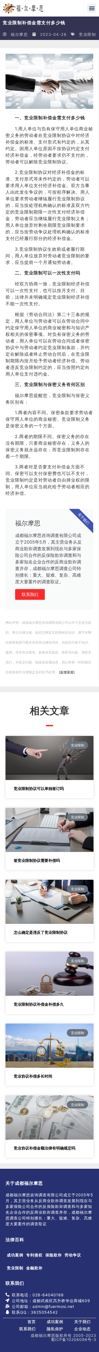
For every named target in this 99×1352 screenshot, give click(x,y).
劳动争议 (73, 1255)
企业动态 (82, 1328)
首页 (32, 1321)
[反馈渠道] (67, 672)
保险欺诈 (53, 1255)
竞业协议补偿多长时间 (33, 1076)
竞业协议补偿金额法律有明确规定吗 (44, 1148)
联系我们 (30, 594)
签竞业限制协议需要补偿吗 (37, 860)
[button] (91, 8)
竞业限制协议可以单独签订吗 (39, 788)
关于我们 (82, 1321)
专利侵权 (34, 1255)
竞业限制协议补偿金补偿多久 (39, 1004)
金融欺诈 (34, 1267)
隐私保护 (55, 1328)
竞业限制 (87, 34)
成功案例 (15, 1255)
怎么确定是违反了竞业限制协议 (41, 932)
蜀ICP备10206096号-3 (73, 1339)
